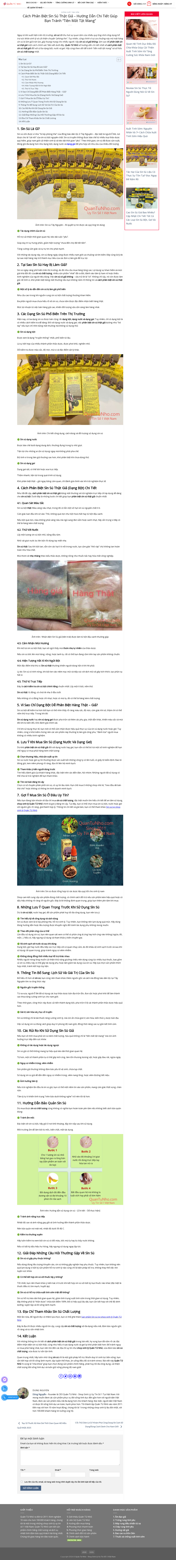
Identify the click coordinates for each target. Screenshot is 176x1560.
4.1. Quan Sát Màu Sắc (30, 77)
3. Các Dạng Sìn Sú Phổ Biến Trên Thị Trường (38, 70)
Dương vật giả (122, 1530)
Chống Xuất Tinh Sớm (70, 12)
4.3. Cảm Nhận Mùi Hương (32, 82)
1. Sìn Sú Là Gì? (25, 63)
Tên (22, 1470)
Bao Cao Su (31, 3)
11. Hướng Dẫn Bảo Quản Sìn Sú (33, 111)
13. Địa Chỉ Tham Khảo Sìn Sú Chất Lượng (37, 118)
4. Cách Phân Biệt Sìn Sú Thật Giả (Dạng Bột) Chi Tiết (42, 73)
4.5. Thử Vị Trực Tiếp (30, 88)
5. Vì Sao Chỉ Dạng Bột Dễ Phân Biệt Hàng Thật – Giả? (42, 91)
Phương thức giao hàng (80, 1530)
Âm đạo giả (120, 1516)
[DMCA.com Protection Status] (74, 1540)
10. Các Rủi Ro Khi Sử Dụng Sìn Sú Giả (35, 108)
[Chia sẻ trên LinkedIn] (79, 1376)
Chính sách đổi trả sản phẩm (82, 1533)
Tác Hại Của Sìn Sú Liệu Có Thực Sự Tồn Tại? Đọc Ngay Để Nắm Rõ (141, 175)
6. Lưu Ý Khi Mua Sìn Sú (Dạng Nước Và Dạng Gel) (41, 95)
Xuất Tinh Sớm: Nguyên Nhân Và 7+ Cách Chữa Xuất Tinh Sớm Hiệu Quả (141, 132)
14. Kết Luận (24, 121)
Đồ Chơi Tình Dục (86, 3)
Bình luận (25, 1447)
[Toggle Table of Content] (117, 59)
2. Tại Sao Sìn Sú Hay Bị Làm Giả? (33, 67)
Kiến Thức (102, 3)
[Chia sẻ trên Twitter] (65, 1376)
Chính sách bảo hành (79, 1536)
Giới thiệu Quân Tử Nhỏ (80, 1516)
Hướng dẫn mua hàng (79, 1523)
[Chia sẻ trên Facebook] (61, 1376)
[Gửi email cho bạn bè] (70, 1376)
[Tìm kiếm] (129, 4)
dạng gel (71, 144)
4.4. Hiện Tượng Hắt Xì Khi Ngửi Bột (36, 85)
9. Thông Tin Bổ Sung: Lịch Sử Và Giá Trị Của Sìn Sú (41, 105)
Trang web (94, 1470)
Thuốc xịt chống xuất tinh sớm (130, 1536)
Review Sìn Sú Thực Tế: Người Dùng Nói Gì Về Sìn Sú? (140, 92)
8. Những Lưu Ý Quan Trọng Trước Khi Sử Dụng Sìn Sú (43, 101)
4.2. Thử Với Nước (29, 80)
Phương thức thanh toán (81, 1526)
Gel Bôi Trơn (46, 3)
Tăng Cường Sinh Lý (65, 3)
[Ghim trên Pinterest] (75, 1376)
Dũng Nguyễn (39, 1394)
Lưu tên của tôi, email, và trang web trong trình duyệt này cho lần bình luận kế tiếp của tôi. (63, 1482)
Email (58, 1470)
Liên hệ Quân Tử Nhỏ (79, 1520)
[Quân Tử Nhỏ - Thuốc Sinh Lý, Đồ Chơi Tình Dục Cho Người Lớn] (12, 4)
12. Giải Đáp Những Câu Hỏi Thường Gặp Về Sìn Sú (41, 114)
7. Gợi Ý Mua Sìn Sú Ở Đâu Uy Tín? (34, 98)
